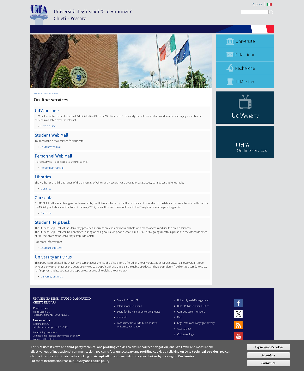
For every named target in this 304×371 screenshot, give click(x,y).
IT (269, 4)
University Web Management (193, 300)
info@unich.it (47, 332)
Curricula (46, 213)
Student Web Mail (51, 147)
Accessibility (184, 328)
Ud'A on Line (48, 126)
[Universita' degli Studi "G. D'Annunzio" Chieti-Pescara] (39, 23)
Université (245, 41)
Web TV (252, 116)
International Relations (129, 306)
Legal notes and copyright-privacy (196, 323)
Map (179, 317)
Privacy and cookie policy (91, 361)
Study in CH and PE (128, 300)
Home (37, 93)
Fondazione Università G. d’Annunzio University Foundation (137, 324)
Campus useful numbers (191, 311)
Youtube (238, 336)
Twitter (238, 314)
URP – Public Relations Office (193, 306)
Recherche (245, 68)
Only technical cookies (268, 347)
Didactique (245, 54)
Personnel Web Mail (52, 167)
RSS (238, 325)
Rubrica (257, 4)
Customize (268, 363)
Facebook (238, 303)
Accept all (268, 355)
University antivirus (52, 276)
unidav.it (122, 317)
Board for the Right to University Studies (138, 311)
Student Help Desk (51, 248)
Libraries (46, 188)
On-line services (50, 93)
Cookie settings (185, 334)
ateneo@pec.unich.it (67, 335)
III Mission (245, 81)
